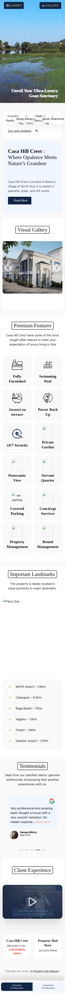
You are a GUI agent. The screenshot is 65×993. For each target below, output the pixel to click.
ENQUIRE (52, 5)
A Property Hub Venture (44, 971)
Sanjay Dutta (34, 836)
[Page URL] (59, 801)
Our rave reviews (19, 131)
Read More (21, 200)
